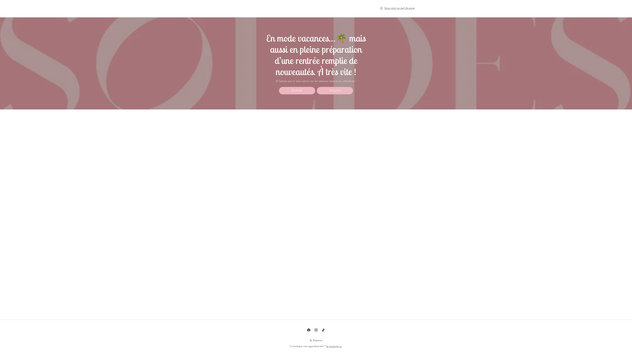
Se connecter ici (334, 346)
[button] (397, 8)
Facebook (297, 90)
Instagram (335, 90)
